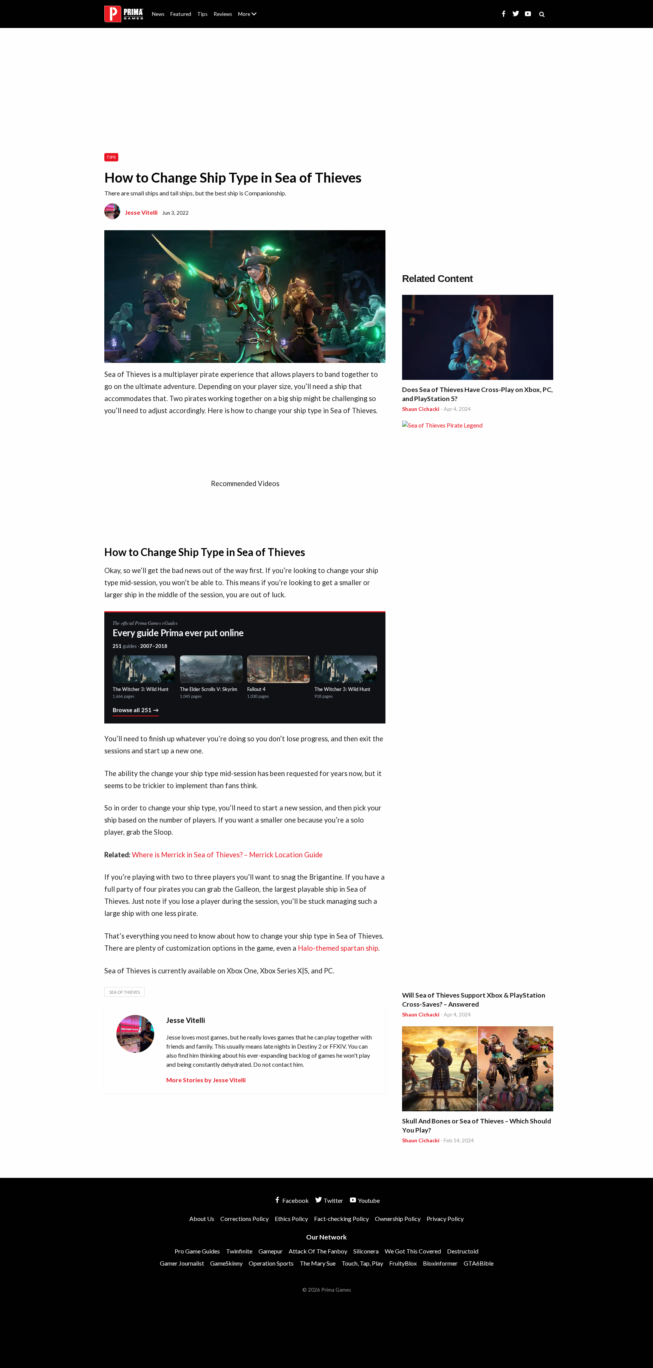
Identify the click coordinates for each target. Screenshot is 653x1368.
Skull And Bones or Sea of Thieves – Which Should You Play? (476, 1125)
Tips (202, 14)
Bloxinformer (440, 1263)
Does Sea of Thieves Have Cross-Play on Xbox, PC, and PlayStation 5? (477, 394)
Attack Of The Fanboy (318, 1251)
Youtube (368, 1200)
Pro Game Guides (197, 1251)
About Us (249, 9)
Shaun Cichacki (420, 409)
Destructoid (462, 1251)
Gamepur (270, 1251)
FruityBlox (403, 1263)
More (251, 17)
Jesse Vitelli (141, 212)
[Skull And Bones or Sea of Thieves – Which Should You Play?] (477, 1070)
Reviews (223, 14)
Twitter (332, 1200)
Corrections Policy (244, 1218)
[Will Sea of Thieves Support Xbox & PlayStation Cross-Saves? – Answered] (477, 704)
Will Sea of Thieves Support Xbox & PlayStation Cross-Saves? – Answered (473, 999)
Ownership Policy (398, 1218)
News (158, 14)
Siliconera (366, 1251)
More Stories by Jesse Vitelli (206, 1079)
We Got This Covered (413, 1251)
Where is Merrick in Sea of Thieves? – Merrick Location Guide (227, 855)
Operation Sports (271, 1263)
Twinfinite (239, 1251)
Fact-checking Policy (341, 1218)
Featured (180, 14)
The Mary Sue (318, 1263)
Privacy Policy (445, 1218)
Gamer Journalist (182, 1263)
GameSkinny (226, 1263)
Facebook (295, 1200)
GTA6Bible (479, 1263)
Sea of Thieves (124, 992)
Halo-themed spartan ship (338, 948)
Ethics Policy (291, 1218)
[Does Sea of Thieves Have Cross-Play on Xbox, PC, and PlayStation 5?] (477, 338)
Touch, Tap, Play (362, 1263)
